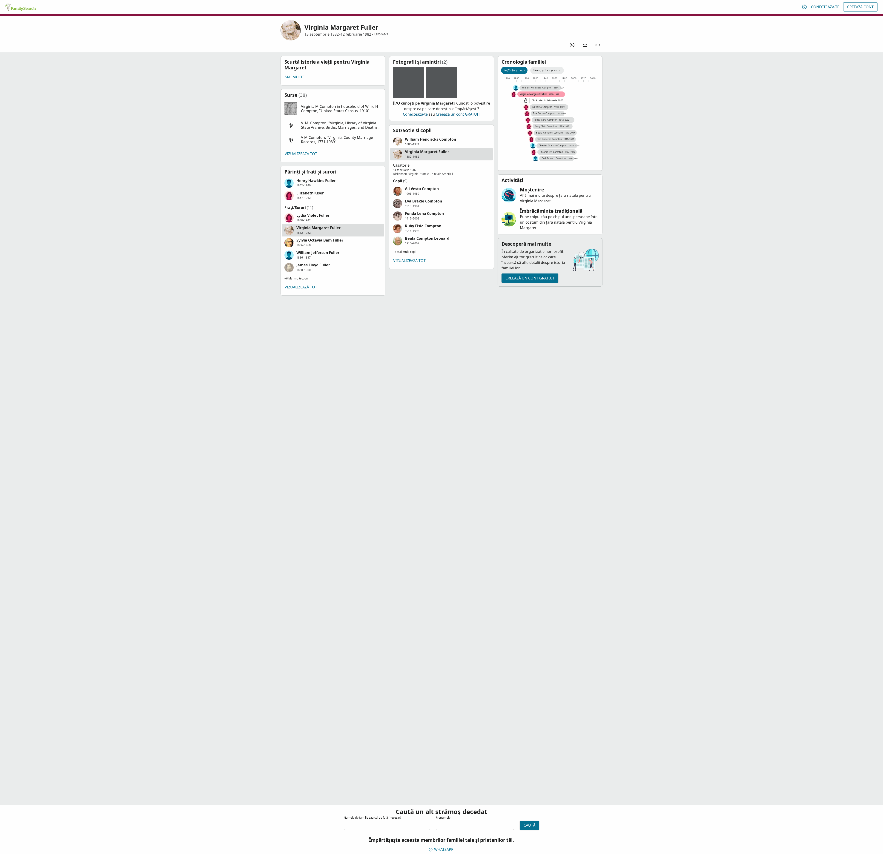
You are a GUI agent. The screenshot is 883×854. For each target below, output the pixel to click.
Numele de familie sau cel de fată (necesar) (372, 818)
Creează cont (860, 6)
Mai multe (295, 77)
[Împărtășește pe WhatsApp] (572, 45)
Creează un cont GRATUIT (458, 114)
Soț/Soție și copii (514, 70)
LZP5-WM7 (381, 34)
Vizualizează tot (301, 153)
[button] (333, 109)
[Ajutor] (804, 6)
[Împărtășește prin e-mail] (585, 45)
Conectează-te (825, 6)
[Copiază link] (597, 45)
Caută (529, 825)
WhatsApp (443, 849)
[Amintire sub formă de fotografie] (408, 82)
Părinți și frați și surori (547, 70)
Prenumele (443, 818)
